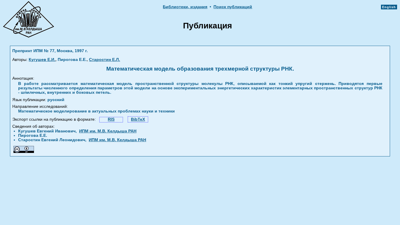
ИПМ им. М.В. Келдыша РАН (107, 131)
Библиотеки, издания (185, 7)
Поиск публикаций (232, 7)
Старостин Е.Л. (104, 59)
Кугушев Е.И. (42, 59)
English (389, 7)
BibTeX (138, 119)
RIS (111, 119)
